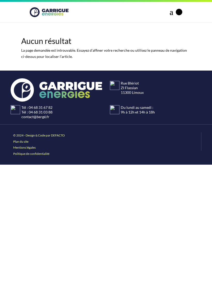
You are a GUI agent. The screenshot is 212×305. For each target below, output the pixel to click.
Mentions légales (24, 147)
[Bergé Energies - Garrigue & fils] (49, 12)
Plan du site (20, 141)
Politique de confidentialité (31, 154)
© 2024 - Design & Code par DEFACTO (39, 135)
